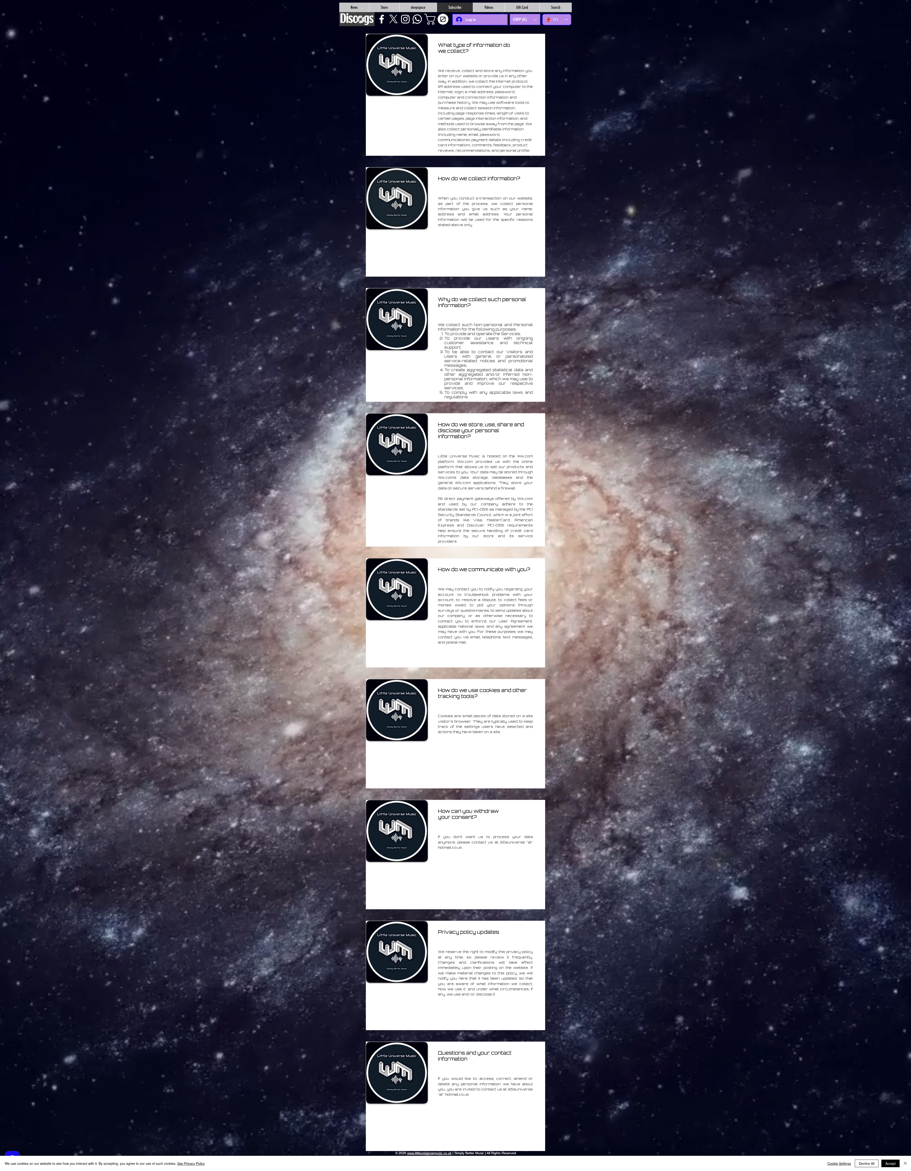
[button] (437, 19)
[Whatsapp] (417, 19)
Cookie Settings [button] (839, 1163)
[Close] (905, 1163)
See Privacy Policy (191, 1163)
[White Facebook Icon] (381, 19)
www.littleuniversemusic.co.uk (429, 1153)
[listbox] (525, 19)
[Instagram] (405, 19)
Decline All (866, 1163)
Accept (890, 1163)
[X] (393, 19)
